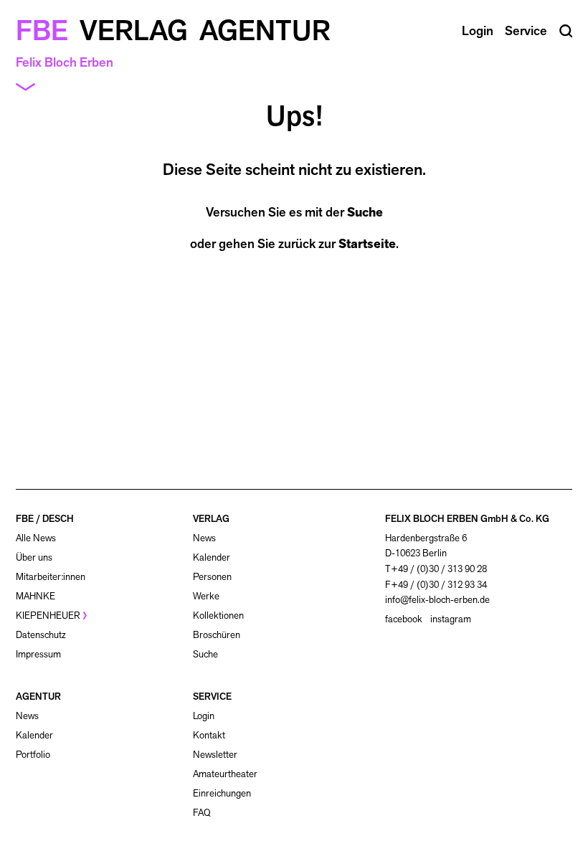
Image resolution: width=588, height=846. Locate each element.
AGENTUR (38, 696)
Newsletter (215, 754)
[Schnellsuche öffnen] (566, 31)
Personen (212, 577)
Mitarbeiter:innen (50, 577)
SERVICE (212, 696)
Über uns (34, 557)
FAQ (202, 813)
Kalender (211, 557)
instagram (450, 619)
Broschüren (216, 635)
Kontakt (209, 735)
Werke (206, 596)
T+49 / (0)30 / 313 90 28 (436, 569)
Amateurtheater (225, 774)
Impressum (38, 654)
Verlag (134, 30)
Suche (365, 212)
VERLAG (211, 519)
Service (526, 31)
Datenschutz (41, 635)
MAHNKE (35, 596)
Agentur (265, 30)
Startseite (367, 243)
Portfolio (33, 754)
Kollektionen (218, 615)
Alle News (36, 538)
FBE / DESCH (45, 519)
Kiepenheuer (48, 615)
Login (203, 716)
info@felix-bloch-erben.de (437, 600)
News (204, 538)
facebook (403, 619)
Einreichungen (222, 793)
